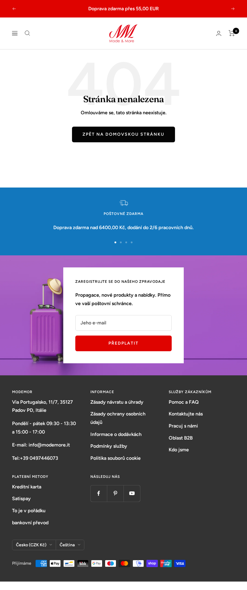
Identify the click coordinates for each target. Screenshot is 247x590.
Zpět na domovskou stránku (123, 134)
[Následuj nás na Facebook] (98, 493)
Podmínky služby (108, 446)
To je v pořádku (28, 510)
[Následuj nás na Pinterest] (115, 493)
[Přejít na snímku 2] (121, 242)
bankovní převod (30, 522)
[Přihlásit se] (218, 33)
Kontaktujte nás (186, 414)
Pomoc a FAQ (184, 402)
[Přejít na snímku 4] (132, 242)
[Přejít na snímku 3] (126, 242)
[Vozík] (232, 33)
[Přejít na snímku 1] (115, 242)
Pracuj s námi (183, 426)
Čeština (67, 544)
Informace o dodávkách (116, 434)
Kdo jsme (179, 450)
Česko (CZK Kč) (31, 544)
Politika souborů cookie (115, 458)
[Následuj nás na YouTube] (132, 493)
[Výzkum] (27, 33)
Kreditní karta (26, 487)
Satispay (21, 498)
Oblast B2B (181, 438)
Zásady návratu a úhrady (116, 402)
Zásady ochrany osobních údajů (117, 418)
